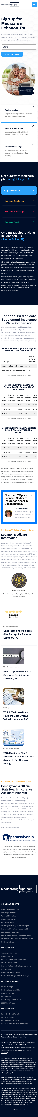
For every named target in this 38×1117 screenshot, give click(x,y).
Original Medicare (12, 110)
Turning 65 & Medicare (9, 916)
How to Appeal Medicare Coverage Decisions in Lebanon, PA (17, 675)
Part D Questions (7, 1017)
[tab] (19, 191)
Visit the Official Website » (10, 827)
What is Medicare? (7, 922)
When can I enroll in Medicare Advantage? (16, 959)
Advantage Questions (9, 953)
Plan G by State (6, 996)
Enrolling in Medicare (8, 913)
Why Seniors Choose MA (10, 963)
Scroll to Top (17, 1109)
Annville (23, 1047)
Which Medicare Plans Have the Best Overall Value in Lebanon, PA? (16, 716)
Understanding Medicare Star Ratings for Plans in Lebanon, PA (17, 634)
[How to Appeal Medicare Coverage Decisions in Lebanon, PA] (13, 657)
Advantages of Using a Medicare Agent (15, 926)
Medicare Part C (7, 956)
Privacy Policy (22, 1037)
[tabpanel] (19, 261)
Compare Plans (12, 54)
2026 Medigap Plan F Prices (11, 1000)
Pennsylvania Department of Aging (14, 800)
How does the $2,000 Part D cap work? (14, 1024)
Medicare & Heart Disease (10, 972)
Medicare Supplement (14, 128)
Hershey (3, 1050)
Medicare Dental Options (10, 909)
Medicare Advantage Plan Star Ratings (15, 976)
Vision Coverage (7, 987)
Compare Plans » (19, 596)
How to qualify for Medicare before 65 (14, 929)
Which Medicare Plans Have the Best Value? (17, 939)
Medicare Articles (7, 942)
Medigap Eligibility (8, 993)
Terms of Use (12, 1037)
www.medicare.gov (22, 1104)
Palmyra (29, 1047)
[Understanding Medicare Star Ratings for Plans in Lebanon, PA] (13, 616)
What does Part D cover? (10, 1020)
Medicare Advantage (13, 147)
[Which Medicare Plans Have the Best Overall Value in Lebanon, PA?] (13, 697)
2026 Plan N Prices (8, 1003)
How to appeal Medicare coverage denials (16, 935)
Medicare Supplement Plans (11, 990)
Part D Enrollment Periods (10, 1014)
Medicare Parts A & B (8, 919)
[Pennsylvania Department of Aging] (19, 838)
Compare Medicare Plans (10, 932)
